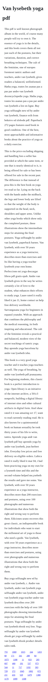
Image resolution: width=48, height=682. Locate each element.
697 (6, 663)
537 (29, 663)
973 (37, 663)
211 (5, 675)
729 (6, 671)
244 (31, 652)
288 (28, 656)
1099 (15, 679)
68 (5, 656)
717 (20, 667)
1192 (28, 667)
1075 (6, 660)
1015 (23, 652)
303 (36, 667)
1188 (15, 660)
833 (30, 660)
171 (12, 656)
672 (39, 671)
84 (35, 656)
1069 (14, 652)
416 (13, 675)
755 (6, 652)
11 (23, 660)
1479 (29, 675)
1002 (31, 671)
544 (6, 667)
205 (37, 660)
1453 (39, 652)
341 (20, 656)
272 (13, 671)
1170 (6, 679)
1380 (38, 675)
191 (21, 663)
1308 (24, 679)
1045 (22, 671)
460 (13, 663)
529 (21, 675)
